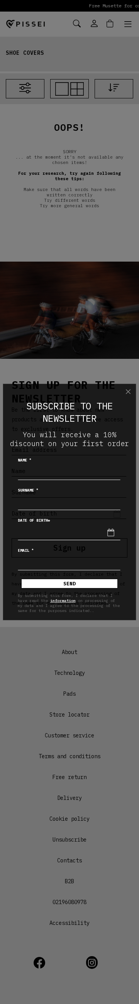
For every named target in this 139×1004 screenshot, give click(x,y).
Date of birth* (34, 520)
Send (69, 583)
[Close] (128, 392)
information (63, 600)
